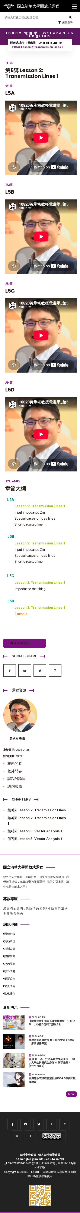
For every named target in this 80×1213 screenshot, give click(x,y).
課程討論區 (16, 779)
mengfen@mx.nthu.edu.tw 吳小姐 (41, 1159)
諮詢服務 (14, 786)
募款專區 (10, 898)
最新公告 (9, 978)
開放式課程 (17, 42)
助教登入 (9, 993)
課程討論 (9, 933)
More (71, 1094)
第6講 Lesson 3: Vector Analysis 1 (35, 831)
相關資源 (9, 948)
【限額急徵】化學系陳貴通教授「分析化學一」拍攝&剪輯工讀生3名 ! (52, 1022)
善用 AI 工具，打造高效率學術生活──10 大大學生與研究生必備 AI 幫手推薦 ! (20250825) (52, 1062)
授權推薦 (9, 956)
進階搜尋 (67, 22)
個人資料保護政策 (49, 1154)
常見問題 (9, 986)
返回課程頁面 (22, 643)
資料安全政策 (28, 1154)
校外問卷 (14, 771)
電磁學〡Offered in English (45, 42)
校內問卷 (14, 763)
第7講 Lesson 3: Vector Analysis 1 (35, 839)
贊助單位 (9, 941)
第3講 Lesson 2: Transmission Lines (36, 810)
